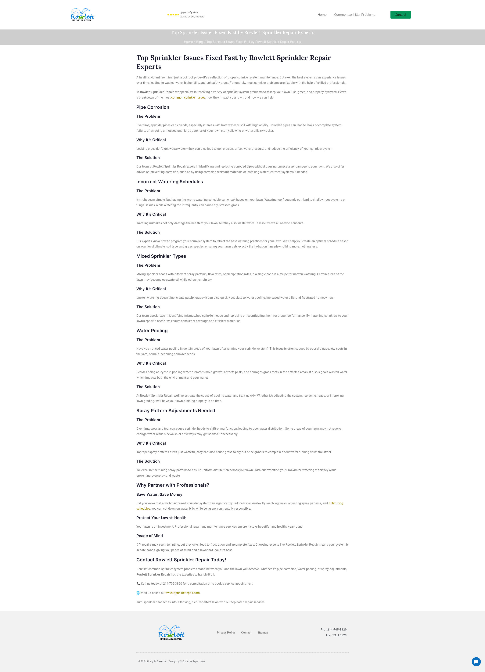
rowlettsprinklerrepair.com (182, 593)
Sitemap (262, 632)
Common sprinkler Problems (354, 14)
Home (322, 14)
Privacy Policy (226, 632)
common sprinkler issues (188, 97)
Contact (246, 632)
